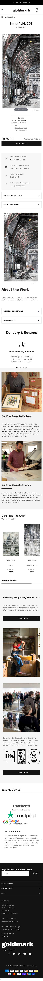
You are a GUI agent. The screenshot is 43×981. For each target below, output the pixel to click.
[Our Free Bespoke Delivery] (22, 392)
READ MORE (23, 618)
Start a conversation (17, 159)
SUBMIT (35, 873)
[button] (4, 10)
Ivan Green (23, 27)
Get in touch (14, 177)
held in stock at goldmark (19, 168)
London (21, 118)
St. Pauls (11, 565)
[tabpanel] (22, 353)
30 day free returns (17, 186)
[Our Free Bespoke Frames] (22, 461)
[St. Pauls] (11, 544)
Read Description (21, 128)
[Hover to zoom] (21, 72)
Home (4, 17)
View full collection (9, 519)
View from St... (32, 565)
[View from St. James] (32, 540)
